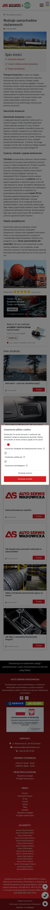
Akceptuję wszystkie (25, 479)
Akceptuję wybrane (25, 473)
